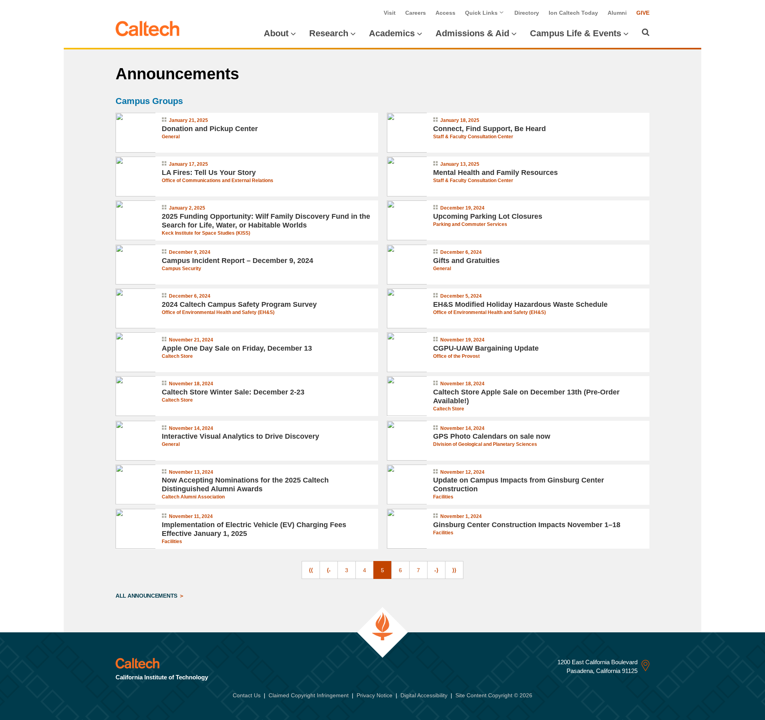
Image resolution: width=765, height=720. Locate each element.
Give (642, 13)
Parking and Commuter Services (470, 224)
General (171, 136)
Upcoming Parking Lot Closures (487, 216)
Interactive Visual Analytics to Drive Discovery (240, 436)
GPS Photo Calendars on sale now (491, 436)
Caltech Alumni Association (193, 497)
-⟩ (436, 570)
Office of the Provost (456, 356)
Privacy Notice (374, 695)
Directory (526, 13)
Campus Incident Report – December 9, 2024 (237, 261)
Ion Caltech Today (573, 13)
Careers (415, 13)
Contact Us (247, 695)
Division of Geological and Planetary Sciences (485, 444)
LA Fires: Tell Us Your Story (209, 173)
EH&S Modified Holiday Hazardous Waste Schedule (520, 304)
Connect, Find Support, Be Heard (489, 129)
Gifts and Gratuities (466, 261)
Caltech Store (177, 356)
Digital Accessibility (423, 695)
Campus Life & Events (575, 33)
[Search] (645, 32)
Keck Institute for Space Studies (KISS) (206, 233)
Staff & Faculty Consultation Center (473, 136)
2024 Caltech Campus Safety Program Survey (239, 304)
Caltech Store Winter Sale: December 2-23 (233, 392)
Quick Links (482, 13)
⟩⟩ (454, 570)
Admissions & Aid (472, 33)
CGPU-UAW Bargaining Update (486, 348)
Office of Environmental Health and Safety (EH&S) (218, 312)
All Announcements (147, 595)
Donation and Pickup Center (210, 129)
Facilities (443, 497)
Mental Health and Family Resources (495, 173)
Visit (390, 13)
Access (445, 13)
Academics (392, 33)
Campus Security (181, 268)
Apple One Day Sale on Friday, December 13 (237, 348)
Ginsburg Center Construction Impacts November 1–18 (526, 525)
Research (328, 33)
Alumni (617, 13)
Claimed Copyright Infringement (309, 695)
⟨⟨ (311, 570)
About (276, 33)
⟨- (329, 570)
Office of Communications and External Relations (217, 180)
